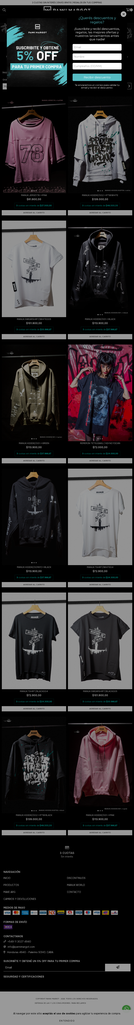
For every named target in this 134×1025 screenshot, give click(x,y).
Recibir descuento (97, 77)
